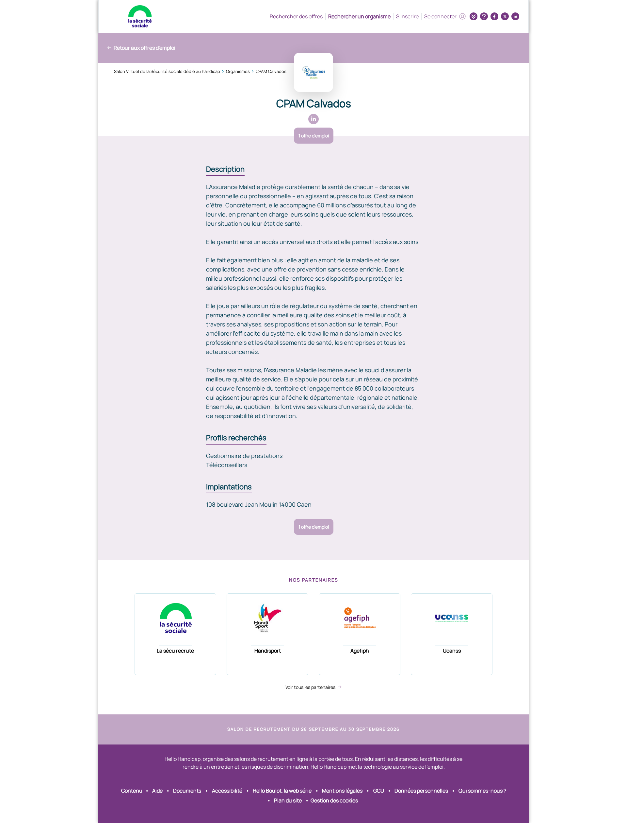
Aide (157, 790)
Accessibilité (227, 790)
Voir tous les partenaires (310, 687)
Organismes (238, 71)
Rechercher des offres (296, 16)
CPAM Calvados (271, 71)
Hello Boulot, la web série (282, 790)
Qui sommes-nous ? (482, 790)
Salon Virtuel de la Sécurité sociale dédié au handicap (167, 71)
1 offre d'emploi (313, 135)
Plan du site (288, 800)
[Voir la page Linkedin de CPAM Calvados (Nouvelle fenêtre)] (313, 119)
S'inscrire (407, 16)
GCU (378, 790)
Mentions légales (342, 790)
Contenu (131, 790)
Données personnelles (421, 790)
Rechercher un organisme (359, 16)
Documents (187, 790)
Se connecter (440, 16)
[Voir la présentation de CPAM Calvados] (313, 72)
